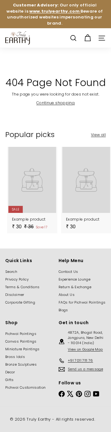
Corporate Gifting (20, 302)
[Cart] (87, 38)
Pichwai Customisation (25, 387)
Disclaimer (14, 294)
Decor (10, 372)
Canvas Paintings (21, 341)
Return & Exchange (75, 287)
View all (98, 134)
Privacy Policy (17, 279)
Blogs (63, 310)
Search (11, 271)
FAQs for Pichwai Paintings (82, 302)
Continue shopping (55, 102)
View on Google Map (85, 349)
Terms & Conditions (22, 287)
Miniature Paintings (22, 349)
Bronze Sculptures (21, 364)
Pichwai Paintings (20, 333)
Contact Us (68, 271)
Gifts (9, 379)
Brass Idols (15, 356)
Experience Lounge (74, 279)
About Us (67, 294)
